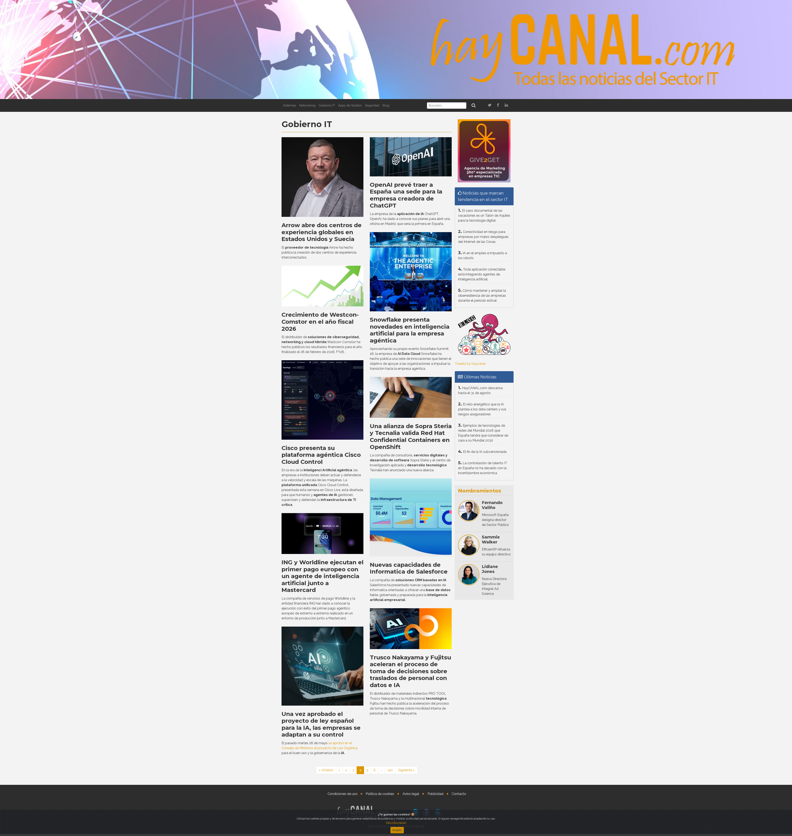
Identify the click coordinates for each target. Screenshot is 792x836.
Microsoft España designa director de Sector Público (495, 520)
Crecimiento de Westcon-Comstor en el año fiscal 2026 (320, 321)
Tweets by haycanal (470, 364)
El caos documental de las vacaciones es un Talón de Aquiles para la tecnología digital (484, 215)
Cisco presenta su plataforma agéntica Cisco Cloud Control (321, 454)
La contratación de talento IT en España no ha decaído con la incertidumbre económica (482, 468)
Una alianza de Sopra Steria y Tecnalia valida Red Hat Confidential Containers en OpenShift (411, 436)
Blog (386, 105)
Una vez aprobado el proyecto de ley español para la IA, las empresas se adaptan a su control (321, 724)
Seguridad (372, 105)
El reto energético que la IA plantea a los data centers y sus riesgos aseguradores (482, 409)
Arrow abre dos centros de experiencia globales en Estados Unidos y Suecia (322, 232)
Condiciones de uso (342, 794)
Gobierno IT (327, 105)
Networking (307, 105)
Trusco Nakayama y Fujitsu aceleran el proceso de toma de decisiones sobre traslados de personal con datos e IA (410, 671)
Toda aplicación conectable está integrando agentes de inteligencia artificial (481, 274)
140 (390, 770)
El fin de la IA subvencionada (485, 452)
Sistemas (289, 105)
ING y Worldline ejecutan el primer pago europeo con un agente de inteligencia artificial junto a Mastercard (322, 576)
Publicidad (435, 794)
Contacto (459, 794)
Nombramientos (479, 491)
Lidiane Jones (490, 569)
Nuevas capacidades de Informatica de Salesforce (409, 568)
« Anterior (326, 770)
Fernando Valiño (492, 505)
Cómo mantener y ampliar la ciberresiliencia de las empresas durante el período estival (482, 295)
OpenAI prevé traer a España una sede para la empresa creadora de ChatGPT (406, 195)
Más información (396, 822)
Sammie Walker (491, 539)
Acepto (397, 830)
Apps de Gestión (350, 105)
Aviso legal (411, 794)
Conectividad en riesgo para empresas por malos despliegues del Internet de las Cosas (483, 237)
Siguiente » (406, 770)
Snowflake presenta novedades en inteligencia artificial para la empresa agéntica (409, 330)
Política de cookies (380, 794)
